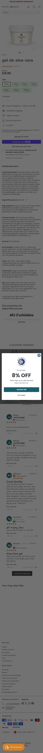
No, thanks (21, 395)
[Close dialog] (39, 355)
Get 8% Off (21, 389)
